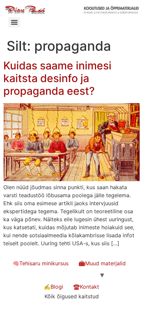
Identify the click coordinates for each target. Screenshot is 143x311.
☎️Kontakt (86, 286)
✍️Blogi (53, 286)
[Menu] (14, 22)
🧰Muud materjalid (102, 263)
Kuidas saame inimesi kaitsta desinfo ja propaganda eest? (57, 78)
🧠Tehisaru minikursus (41, 263)
